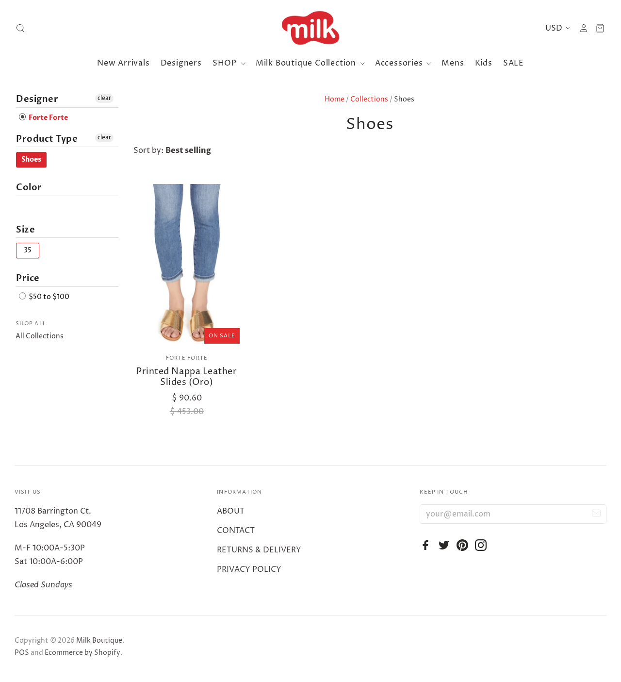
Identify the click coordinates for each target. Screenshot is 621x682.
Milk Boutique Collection (307, 63)
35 (28, 250)
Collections (369, 99)
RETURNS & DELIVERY (259, 550)
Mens (452, 63)
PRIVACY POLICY (249, 569)
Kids (483, 63)
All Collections (40, 336)
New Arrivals (123, 63)
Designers (181, 63)
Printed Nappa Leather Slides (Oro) (186, 377)
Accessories (400, 63)
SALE (513, 63)
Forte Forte (187, 358)
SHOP (225, 63)
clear (104, 98)
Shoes (31, 159)
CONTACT (236, 530)
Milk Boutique (99, 640)
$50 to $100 (48, 296)
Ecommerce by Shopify (82, 652)
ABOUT (231, 511)
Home (334, 99)
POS (22, 652)
